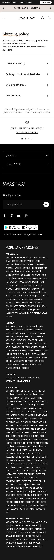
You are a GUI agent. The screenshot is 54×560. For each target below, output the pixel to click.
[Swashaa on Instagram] (11, 216)
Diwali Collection (15, 536)
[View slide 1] (22, 138)
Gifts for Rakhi (33, 536)
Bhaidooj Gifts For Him (17, 539)
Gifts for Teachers (26, 495)
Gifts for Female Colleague (20, 404)
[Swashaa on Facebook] (4, 216)
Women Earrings (23, 268)
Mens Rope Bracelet (27, 340)
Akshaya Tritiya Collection (20, 522)
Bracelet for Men (27, 326)
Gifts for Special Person (18, 491)
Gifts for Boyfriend (22, 436)
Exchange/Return (9, 2)
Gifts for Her (27, 390)
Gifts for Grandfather (17, 453)
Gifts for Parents (33, 488)
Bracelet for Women (16, 257)
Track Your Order (25, 2)
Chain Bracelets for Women (20, 261)
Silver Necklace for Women (29, 288)
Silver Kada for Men (38, 350)
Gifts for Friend (26, 474)
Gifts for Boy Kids (29, 502)
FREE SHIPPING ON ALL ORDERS (27, 128)
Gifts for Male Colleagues (25, 446)
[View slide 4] (32, 138)
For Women (12, 254)
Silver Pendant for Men (18, 354)
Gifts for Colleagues (23, 467)
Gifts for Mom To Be (16, 422)
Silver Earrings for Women (28, 302)
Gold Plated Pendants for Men (31, 357)
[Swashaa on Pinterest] (26, 216)
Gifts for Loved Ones (33, 481)
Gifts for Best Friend (22, 394)
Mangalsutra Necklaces (18, 275)
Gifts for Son (39, 456)
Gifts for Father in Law (30, 449)
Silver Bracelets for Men (34, 347)
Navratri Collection (16, 543)
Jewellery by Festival (17, 518)
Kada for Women (37, 257)
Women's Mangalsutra (28, 271)
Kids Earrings (27, 377)
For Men (10, 322)
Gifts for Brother (16, 443)
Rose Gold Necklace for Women (22, 292)
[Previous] (4, 8)
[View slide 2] (25, 138)
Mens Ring (10, 340)
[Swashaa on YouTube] (18, 216)
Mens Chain (11, 333)
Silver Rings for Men (16, 350)
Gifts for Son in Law (16, 460)
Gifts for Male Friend (31, 397)
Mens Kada (11, 326)
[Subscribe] (46, 204)
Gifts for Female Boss (35, 401)
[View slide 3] (28, 138)
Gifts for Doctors (26, 470)
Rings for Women (22, 278)
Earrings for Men (27, 333)
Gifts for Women (20, 432)
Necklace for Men (34, 336)
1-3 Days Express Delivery (27, 132)
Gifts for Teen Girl (25, 429)
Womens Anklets (24, 264)
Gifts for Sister (37, 422)
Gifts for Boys (40, 439)
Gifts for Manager (15, 484)
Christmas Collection (30, 546)
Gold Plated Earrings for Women (23, 306)
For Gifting (12, 387)
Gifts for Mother (27, 415)
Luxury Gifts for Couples (26, 498)
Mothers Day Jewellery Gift (25, 525)
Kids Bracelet (12, 377)
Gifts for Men (23, 456)
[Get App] (21, 227)
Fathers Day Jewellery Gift (19, 529)
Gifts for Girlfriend (27, 408)
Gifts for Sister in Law (17, 425)
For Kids (10, 374)
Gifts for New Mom (32, 418)
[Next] (50, 8)
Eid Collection (38, 539)
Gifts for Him (12, 390)
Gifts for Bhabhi (14, 401)
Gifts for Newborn (29, 505)
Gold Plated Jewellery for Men (21, 361)
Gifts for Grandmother (29, 411)
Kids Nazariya (23, 381)
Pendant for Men (33, 329)
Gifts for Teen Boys (26, 463)
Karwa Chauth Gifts (34, 532)
